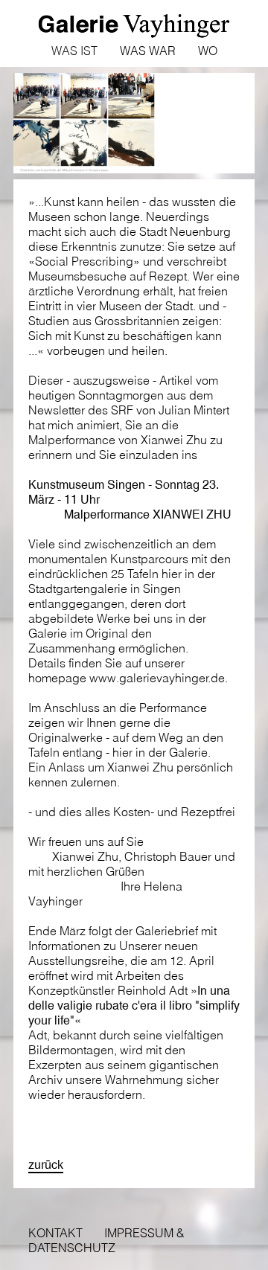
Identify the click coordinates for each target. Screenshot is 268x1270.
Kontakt (55, 1232)
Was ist (74, 50)
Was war (148, 50)
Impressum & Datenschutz (106, 1240)
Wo (207, 50)
